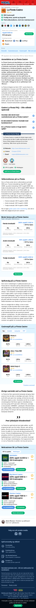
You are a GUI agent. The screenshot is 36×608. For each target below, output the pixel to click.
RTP (24, 331)
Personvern (4, 585)
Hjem (2, 7)
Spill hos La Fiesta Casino (12, 171)
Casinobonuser (13, 51)
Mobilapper (20, 167)
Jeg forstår (18, 605)
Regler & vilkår (13, 585)
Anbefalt (9, 331)
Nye (4, 331)
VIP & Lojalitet (9, 167)
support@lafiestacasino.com (20, 154)
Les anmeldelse (17, 339)
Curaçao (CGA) (16, 151)
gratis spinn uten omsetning (18, 208)
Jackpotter (17, 331)
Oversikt (4, 51)
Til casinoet (18, 381)
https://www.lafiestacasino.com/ (21, 148)
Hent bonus (29, 33)
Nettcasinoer (7, 7)
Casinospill (23, 51)
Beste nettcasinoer (18, 513)
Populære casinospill (29, 385)
